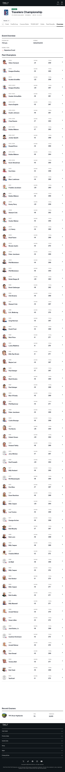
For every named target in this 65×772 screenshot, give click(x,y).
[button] (6, 20)
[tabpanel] (32, 373)
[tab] (7, 25)
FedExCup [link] (14, 24)
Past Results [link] (50, 24)
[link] (5, 3)
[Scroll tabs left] (2, 24)
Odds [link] (42, 24)
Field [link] (7, 24)
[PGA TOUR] (5, 724)
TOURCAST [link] (35, 24)
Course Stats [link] (24, 24)
